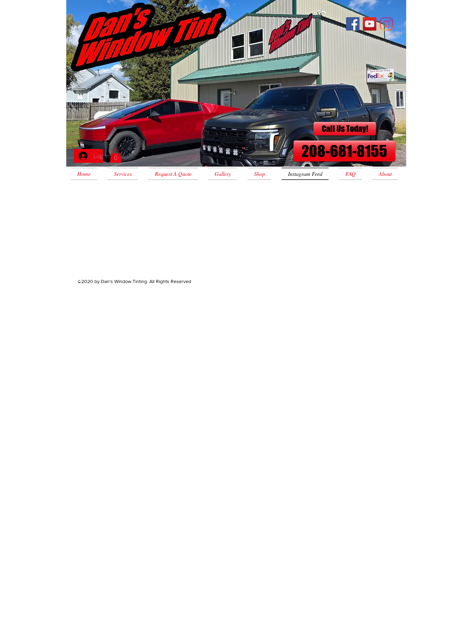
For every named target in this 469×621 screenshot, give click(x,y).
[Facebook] (352, 24)
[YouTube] (369, 24)
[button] (116, 155)
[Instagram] (386, 24)
